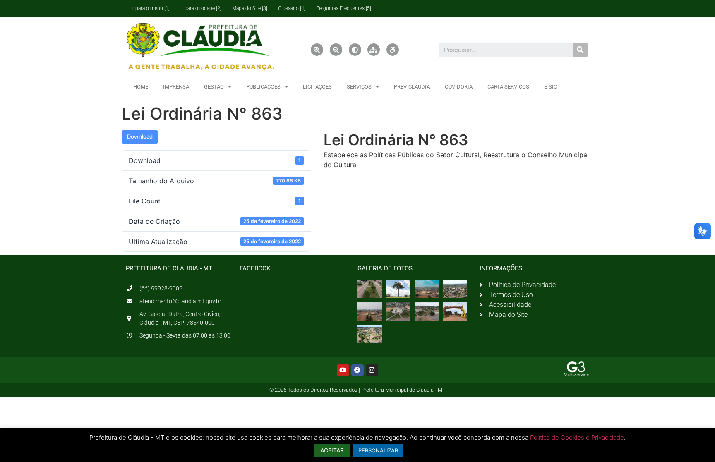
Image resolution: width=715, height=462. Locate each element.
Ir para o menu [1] (150, 8)
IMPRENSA (176, 87)
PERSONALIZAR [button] (378, 450)
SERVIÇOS (359, 87)
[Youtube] (343, 370)
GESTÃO (214, 87)
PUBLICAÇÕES (263, 87)
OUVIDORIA (459, 87)
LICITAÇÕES (317, 87)
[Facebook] (357, 370)
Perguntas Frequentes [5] (343, 8)
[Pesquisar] (580, 50)
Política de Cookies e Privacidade (577, 437)
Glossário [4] (291, 8)
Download (140, 136)
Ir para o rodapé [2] (200, 8)
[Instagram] (372, 370)
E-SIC (550, 87)
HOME (140, 87)
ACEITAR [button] (332, 450)
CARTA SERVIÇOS (508, 87)
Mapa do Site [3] (249, 8)
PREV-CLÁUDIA (412, 87)
